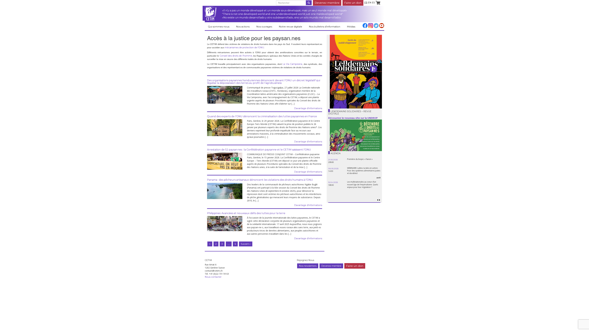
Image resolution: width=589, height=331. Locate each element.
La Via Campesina (292, 64)
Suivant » (245, 244)
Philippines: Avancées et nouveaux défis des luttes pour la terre (246, 213)
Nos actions (243, 26)
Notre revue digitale (290, 26)
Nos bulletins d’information (324, 26)
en (369, 2)
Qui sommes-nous (218, 26)
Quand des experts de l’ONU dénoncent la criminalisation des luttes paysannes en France (262, 116)
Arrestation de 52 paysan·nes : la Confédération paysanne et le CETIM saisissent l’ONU (259, 149)
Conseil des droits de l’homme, (236, 55)
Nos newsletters (307, 265)
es (373, 2)
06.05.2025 (333, 168)
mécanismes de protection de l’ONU (244, 47)
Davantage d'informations (308, 108)
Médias (351, 26)
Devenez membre (327, 2)
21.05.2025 (333, 159)
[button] (379, 200)
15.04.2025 (333, 182)
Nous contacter (213, 277)
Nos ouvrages (264, 26)
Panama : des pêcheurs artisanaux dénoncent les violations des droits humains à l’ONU (260, 179)
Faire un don (353, 2)
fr (365, 2)
